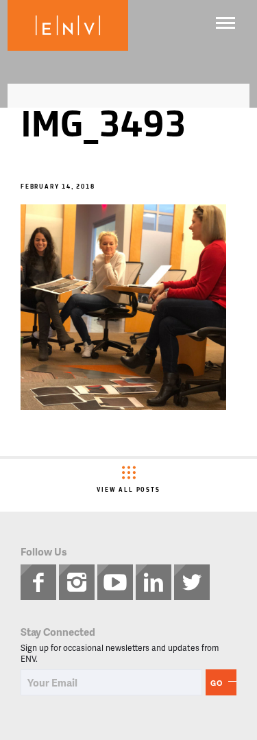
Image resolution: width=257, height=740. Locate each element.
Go (216, 683)
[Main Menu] (225, 23)
